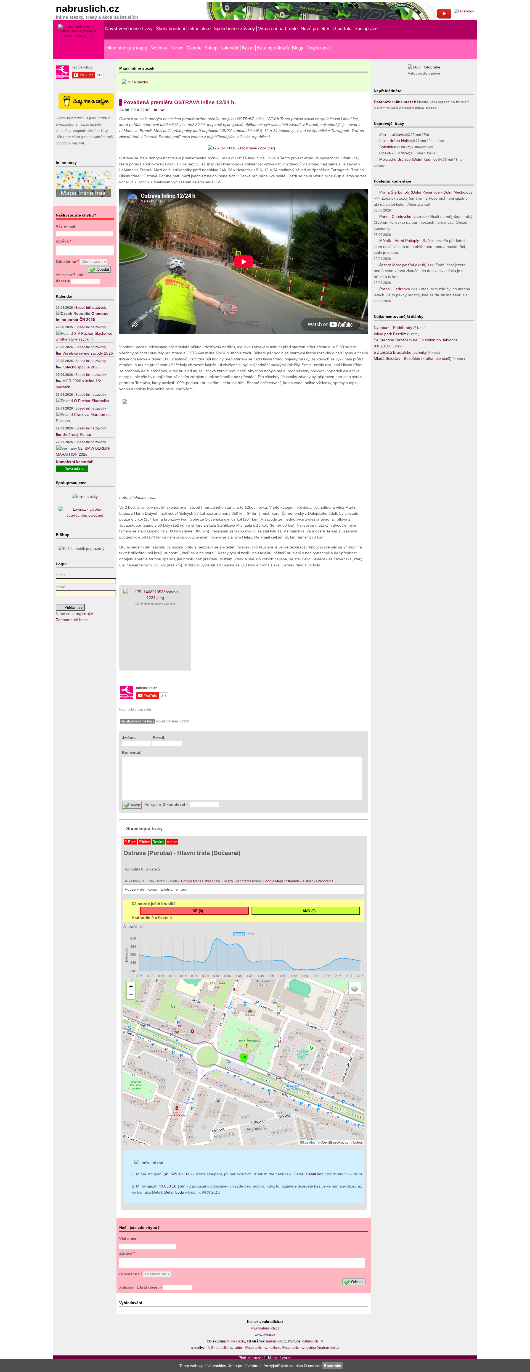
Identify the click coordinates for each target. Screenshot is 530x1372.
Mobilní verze (280, 1357)
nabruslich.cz (276, 1341)
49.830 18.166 (171, 1186)
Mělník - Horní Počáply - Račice (406, 240)
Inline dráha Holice (395, 140)
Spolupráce (366, 28)
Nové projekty (315, 28)
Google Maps (191, 881)
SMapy (227, 881)
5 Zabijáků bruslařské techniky (400, 352)
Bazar (248, 48)
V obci (172, 842)
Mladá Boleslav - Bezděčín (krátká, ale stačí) (413, 358)
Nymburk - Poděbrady (393, 327)
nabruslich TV (312, 1341)
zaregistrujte (82, 613)
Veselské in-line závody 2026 (87, 353)
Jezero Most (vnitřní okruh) (402, 265)
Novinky (158, 48)
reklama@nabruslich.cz (287, 1347)
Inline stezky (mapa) (126, 48)
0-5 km (130, 842)
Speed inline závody (234, 28)
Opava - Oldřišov (394, 153)
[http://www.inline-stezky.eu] (84, 496)
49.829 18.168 (177, 1174)
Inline (159, 110)
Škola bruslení (170, 28)
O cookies (313, 1365)
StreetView (212, 881)
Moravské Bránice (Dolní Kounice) (409, 159)
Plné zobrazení (252, 1357)
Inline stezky (236, 1341)
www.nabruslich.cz (265, 1328)
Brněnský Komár (76, 434)
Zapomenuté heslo (72, 620)
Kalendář (230, 48)
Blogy (297, 48)
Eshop (211, 48)
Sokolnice (388, 147)
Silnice (144, 842)
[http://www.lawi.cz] (85, 515)
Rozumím (332, 1365)
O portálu (341, 28)
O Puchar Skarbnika (91, 401)
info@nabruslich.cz (219, 1347)
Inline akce (199, 28)
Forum (177, 48)
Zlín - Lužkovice (393, 134)
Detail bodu (316, 1174)
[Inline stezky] (135, 82)
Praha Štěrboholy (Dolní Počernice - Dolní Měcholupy (426, 192)
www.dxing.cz (265, 1334)
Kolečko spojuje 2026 (81, 367)
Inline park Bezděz (390, 334)
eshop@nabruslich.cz (322, 1347)
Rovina (158, 842)
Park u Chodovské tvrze (400, 216)
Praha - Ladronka (394, 289)
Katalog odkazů (273, 48)
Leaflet (309, 1142)
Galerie (194, 48)
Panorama (243, 881)
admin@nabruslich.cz (251, 1347)
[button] (244, 1059)
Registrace (317, 48)
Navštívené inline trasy (129, 28)
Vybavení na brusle (278, 28)
